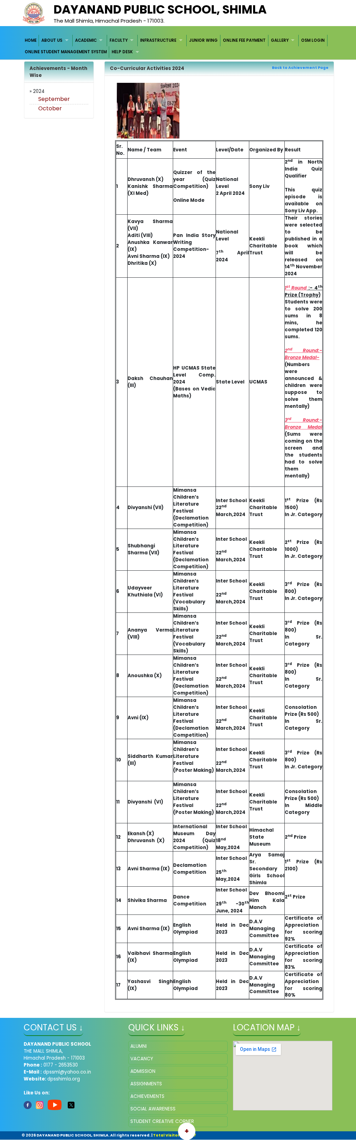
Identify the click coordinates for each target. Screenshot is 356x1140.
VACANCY (141, 1058)
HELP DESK (122, 52)
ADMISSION (142, 1071)
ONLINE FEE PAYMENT (244, 40)
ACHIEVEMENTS (147, 1096)
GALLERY (280, 40)
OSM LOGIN (313, 40)
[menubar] (178, 46)
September (54, 99)
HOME (31, 40)
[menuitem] (30, 40)
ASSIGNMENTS (146, 1083)
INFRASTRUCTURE (158, 40)
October (50, 108)
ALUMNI (138, 1046)
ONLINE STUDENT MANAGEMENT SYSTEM (66, 52)
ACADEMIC (86, 40)
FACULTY (119, 40)
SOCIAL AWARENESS (153, 1109)
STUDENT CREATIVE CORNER (162, 1121)
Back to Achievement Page (300, 67)
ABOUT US (51, 40)
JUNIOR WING (203, 40)
